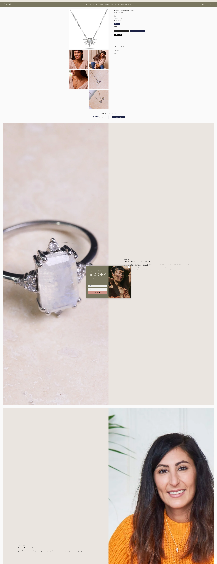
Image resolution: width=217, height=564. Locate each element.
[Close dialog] (129, 267)
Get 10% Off (97, 292)
